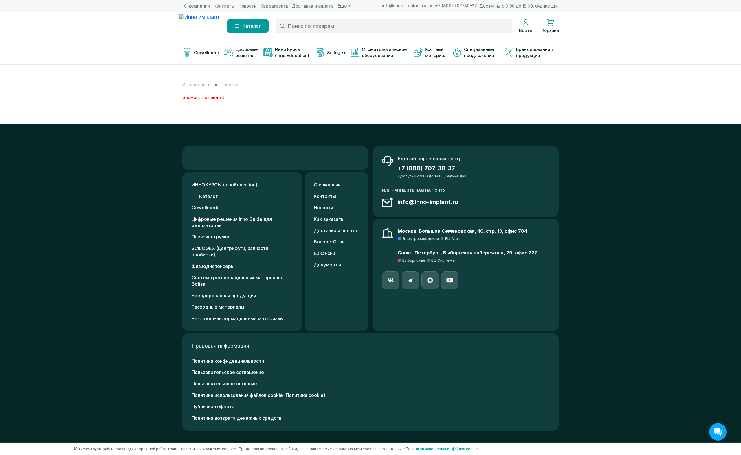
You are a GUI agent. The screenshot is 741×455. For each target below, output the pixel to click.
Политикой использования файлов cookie (442, 449)
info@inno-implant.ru (404, 5)
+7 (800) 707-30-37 (456, 5)
